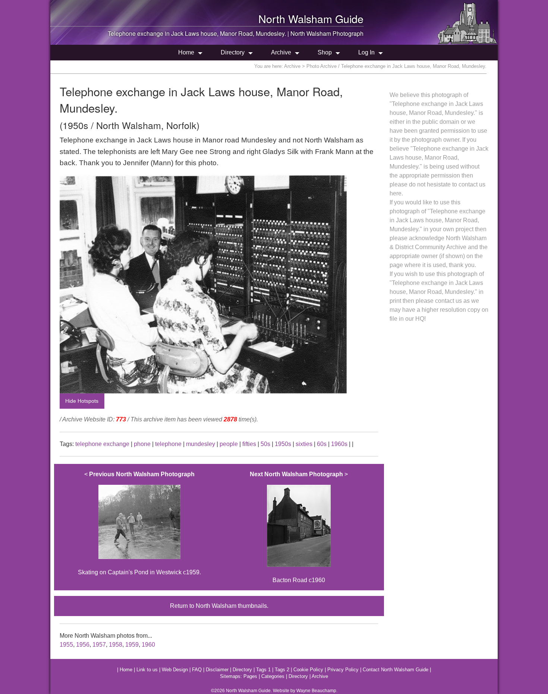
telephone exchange (102, 444)
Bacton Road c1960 (299, 527)
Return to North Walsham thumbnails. (219, 606)
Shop (325, 52)
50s (265, 444)
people (229, 444)
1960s (339, 444)
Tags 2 (282, 669)
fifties (249, 444)
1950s (283, 444)
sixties (304, 444)
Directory (233, 52)
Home (186, 52)
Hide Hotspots (81, 401)
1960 (148, 644)
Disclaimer (217, 669)
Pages (250, 676)
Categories (272, 676)
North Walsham (295, 18)
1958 (115, 644)
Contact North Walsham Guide (395, 669)
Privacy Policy (343, 669)
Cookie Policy (308, 669)
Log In (366, 52)
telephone (168, 444)
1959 (132, 644)
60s (322, 444)
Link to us (147, 669)
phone (142, 444)
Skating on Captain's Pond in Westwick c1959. (139, 523)
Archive (281, 52)
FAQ (197, 669)
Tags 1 (263, 669)
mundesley (200, 444)
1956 (82, 644)
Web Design (175, 669)
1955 (66, 644)
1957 (99, 644)
